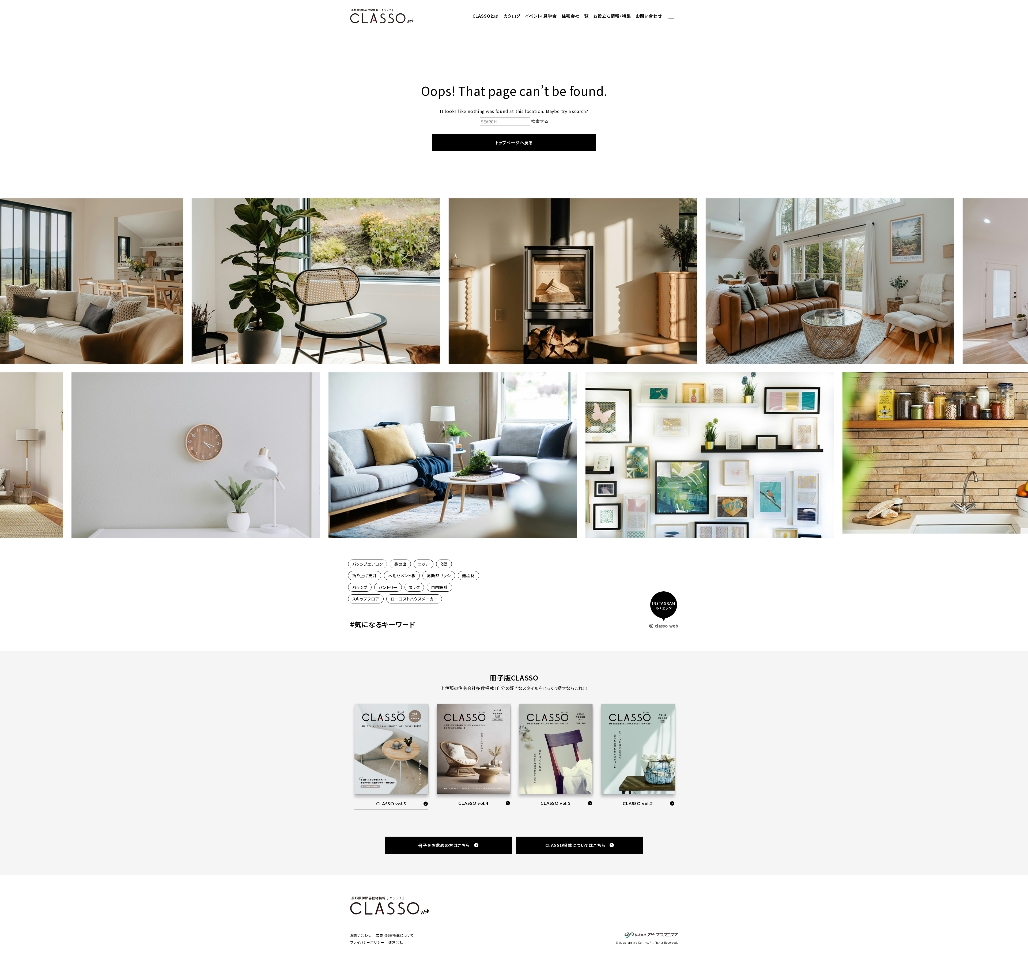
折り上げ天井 (364, 575)
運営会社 (395, 942)
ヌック (414, 587)
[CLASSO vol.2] (473, 750)
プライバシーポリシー (367, 942)
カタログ (512, 16)
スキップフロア (365, 599)
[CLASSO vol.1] (555, 757)
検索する (539, 121)
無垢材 (468, 575)
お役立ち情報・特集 (612, 16)
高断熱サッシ (439, 575)
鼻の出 (400, 564)
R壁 (444, 564)
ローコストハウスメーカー (414, 599)
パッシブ (359, 587)
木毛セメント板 (402, 575)
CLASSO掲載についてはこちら (575, 845)
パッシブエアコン (367, 564)
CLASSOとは (486, 16)
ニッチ (423, 564)
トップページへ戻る (514, 142)
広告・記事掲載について (395, 935)
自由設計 (439, 587)
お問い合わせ (649, 16)
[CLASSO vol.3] (391, 749)
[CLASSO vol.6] (638, 757)
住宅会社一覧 (575, 16)
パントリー (388, 587)
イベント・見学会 (541, 16)
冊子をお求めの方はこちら (444, 845)
